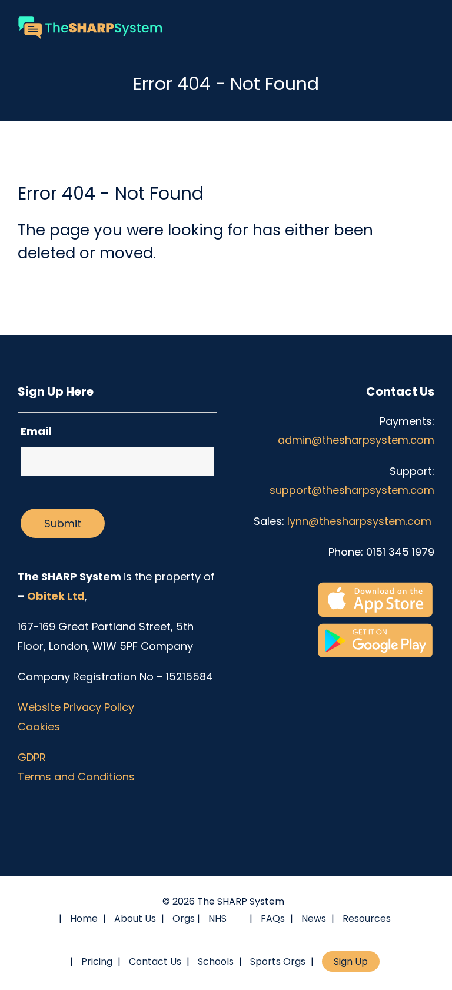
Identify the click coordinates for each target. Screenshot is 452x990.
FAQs (273, 918)
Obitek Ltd (56, 596)
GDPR (32, 757)
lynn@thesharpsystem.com (360, 521)
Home (84, 918)
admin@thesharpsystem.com (356, 440)
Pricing (96, 961)
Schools (216, 961)
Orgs (183, 918)
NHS (217, 918)
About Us (135, 918)
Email (36, 431)
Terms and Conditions (76, 776)
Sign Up (351, 961)
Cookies (39, 726)
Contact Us (155, 961)
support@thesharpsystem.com (352, 490)
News (313, 918)
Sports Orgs (277, 961)
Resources (367, 918)
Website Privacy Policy (76, 707)
